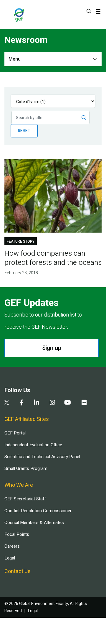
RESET (24, 131)
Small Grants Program (25, 468)
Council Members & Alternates (34, 522)
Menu (15, 59)
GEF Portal (15, 433)
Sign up (51, 348)
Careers (12, 546)
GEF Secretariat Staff (25, 499)
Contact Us (17, 571)
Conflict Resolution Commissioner (38, 510)
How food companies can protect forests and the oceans (53, 258)
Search (89, 11)
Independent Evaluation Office (33, 445)
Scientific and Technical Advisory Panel (42, 456)
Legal (9, 558)
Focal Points (16, 534)
